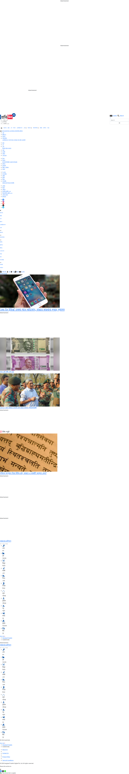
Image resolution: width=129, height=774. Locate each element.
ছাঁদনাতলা (4, 196)
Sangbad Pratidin (7, 638)
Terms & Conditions (8, 760)
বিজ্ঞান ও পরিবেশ (5, 167)
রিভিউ (8, 162)
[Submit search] (119, 123)
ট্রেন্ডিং (3, 176)
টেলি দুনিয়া (15, 162)
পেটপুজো (15, 140)
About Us (5, 749)
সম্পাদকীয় (4, 181)
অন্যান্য (9, 148)
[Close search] (110, 118)
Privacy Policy (6, 757)
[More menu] (128, 127)
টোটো (20, 140)
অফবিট (3, 152)
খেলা (25, 128)
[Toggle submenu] (0, 230)
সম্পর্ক (9, 140)
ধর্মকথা (3, 153)
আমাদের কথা (4, 183)
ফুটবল (7, 148)
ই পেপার (4, 172)
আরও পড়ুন (2, 636)
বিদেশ (14, 128)
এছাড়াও (1, 267)
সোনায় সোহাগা (5, 195)
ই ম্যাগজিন (4, 174)
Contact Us (5, 753)
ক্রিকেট (3, 148)
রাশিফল (44, 128)
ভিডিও (3, 179)
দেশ (11, 128)
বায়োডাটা (4, 165)
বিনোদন (29, 128)
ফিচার (3, 187)
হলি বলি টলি (4, 162)
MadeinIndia (3, 273)
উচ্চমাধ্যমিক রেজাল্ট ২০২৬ (7, 193)
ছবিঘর (41, 128)
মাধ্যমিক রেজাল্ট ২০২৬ (6, 191)
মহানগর (5, 128)
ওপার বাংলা (4, 155)
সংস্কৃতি (11, 162)
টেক (18, 140)
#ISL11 (4, 134)
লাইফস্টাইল (35, 128)
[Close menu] (0, 210)
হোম (3, 133)
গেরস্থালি (23, 140)
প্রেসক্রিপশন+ (19, 128)
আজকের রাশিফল (5, 540)
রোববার (3, 186)
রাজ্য (8, 128)
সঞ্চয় (48, 128)
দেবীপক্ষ (3, 189)
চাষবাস (3, 169)
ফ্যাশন (12, 140)
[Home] (8, 116)
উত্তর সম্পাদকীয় (11, 183)
